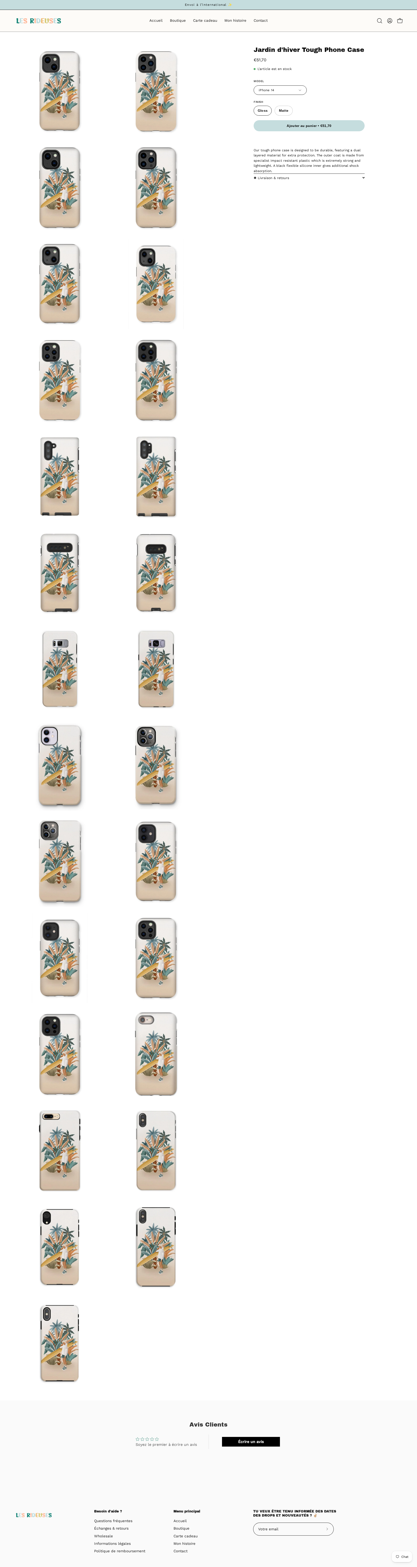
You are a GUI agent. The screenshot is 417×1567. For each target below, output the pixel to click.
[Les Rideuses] (38, 21)
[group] (208, 5)
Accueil (180, 1521)
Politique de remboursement (119, 1551)
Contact (181, 1551)
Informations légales (112, 1543)
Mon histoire (184, 1543)
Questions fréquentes (113, 1521)
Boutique (181, 1528)
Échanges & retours (111, 1528)
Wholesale (103, 1536)
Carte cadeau (186, 1536)
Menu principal (187, 1511)
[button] (380, 21)
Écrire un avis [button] (251, 1441)
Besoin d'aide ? (108, 1511)
